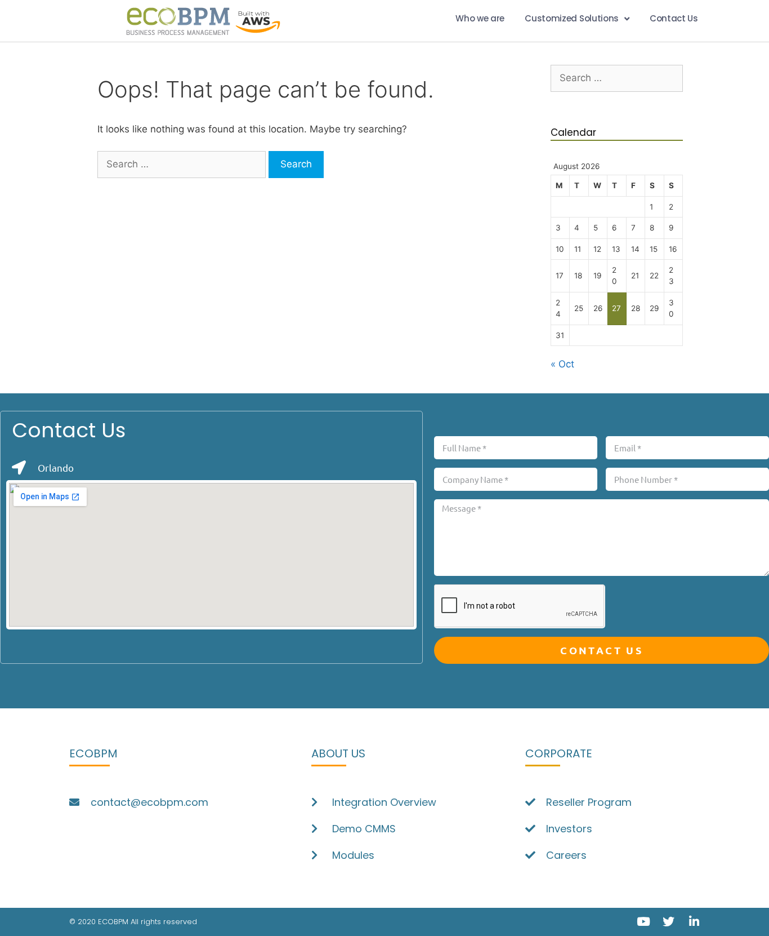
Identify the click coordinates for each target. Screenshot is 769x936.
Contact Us (674, 18)
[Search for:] (183, 164)
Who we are (479, 18)
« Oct (562, 364)
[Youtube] (643, 922)
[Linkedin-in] (694, 922)
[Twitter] (668, 922)
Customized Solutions (572, 18)
